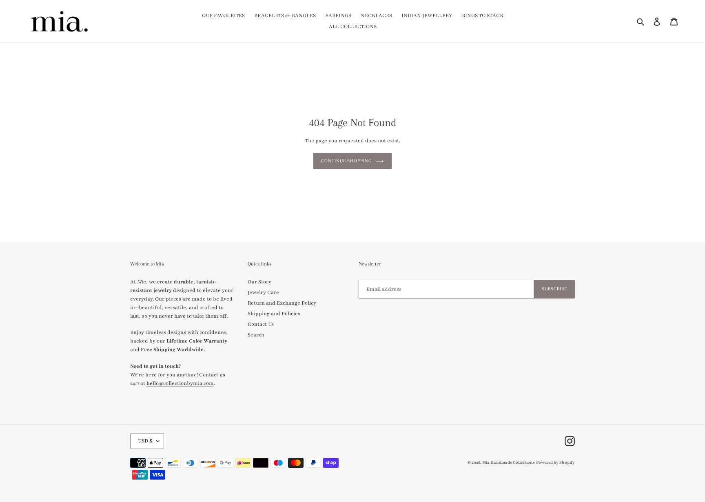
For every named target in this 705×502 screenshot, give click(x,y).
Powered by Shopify (555, 462)
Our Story (259, 282)
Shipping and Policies (274, 313)
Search (256, 335)
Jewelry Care (263, 292)
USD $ (145, 441)
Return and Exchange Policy (282, 303)
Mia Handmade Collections (508, 462)
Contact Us (261, 324)
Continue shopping (346, 161)
